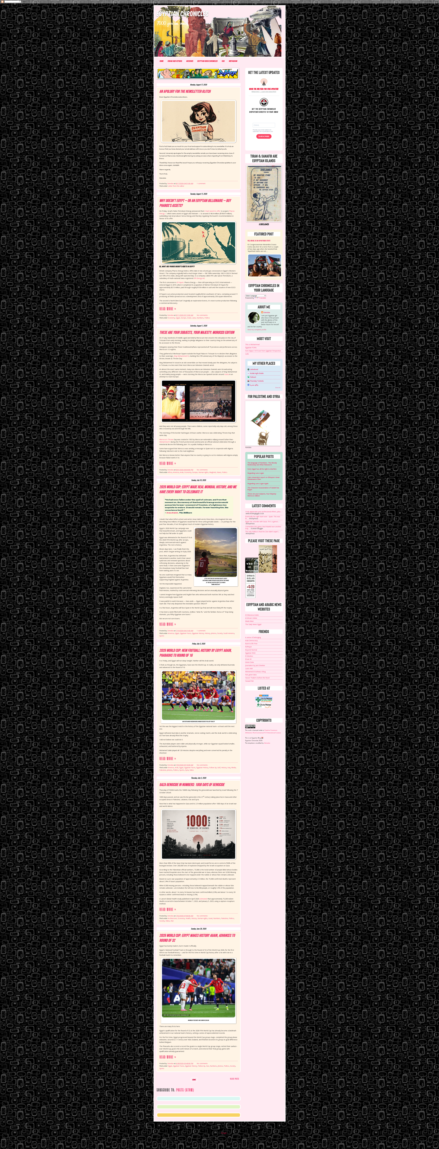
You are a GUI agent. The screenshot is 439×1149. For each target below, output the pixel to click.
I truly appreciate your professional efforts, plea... (263, 512)
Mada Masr (249, 621)
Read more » (167, 309)
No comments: (202, 315)
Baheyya (248, 647)
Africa (170, 472)
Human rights (203, 472)
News (219, 472)
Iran (207, 1066)
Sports (161, 636)
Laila (247, 354)
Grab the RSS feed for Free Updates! (263, 88)
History (207, 633)
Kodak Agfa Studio (175, 61)
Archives (189, 61)
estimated (203, 899)
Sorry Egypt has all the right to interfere (262, 469)
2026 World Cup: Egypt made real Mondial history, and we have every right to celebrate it (197, 489)
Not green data (251, 675)
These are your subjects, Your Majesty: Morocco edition (196, 332)
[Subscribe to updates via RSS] (264, 82)
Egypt (178, 318)
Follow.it (253, 377)
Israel (189, 318)
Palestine (162, 770)
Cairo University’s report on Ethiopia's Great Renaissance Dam (264, 478)
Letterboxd (254, 369)
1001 (223, 61)
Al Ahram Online (251, 618)
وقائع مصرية (254, 385)
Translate (262, 298)
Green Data (249, 662)
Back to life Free (251, 643)
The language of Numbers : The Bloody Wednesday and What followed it (262, 464)
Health (188, 918)
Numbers (200, 318)
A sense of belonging (253, 637)
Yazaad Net (249, 681)
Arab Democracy (251, 640)
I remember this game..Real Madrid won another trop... (263, 528)
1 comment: (201, 183)
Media (233, 767)
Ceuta (226, 374)
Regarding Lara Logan (256, 473)
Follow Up (213, 767)
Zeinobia (267, 312)
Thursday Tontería (257, 381)
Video (192, 770)
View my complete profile (257, 329)
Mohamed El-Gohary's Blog (255, 671)
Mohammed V (164, 442)
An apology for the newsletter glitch (184, 91)
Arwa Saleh (172, 512)
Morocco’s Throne (166, 439)
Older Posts (234, 1079)
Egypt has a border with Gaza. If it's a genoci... (262, 521)
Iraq (229, 767)
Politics (207, 318)
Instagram (233, 61)
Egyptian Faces (185, 633)
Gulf (218, 767)
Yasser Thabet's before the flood (257, 678)
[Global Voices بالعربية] (264, 708)
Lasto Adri (249, 668)
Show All (277, 387)
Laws (194, 318)
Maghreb (212, 472)
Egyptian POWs (251, 347)
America (176, 472)
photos (213, 633)
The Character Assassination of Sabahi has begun (263, 489)
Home (162, 61)
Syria (187, 770)
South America (229, 633)
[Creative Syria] (250, 598)
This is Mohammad (252, 344)
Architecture (172, 918)
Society (220, 633)
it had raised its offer (212, 211)
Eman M (248, 659)
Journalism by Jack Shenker (255, 665)
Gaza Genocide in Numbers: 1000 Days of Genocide (191, 784)
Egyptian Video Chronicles (207, 61)
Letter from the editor (176, 186)
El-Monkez (249, 656)
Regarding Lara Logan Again (258, 483)
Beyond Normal (251, 650)
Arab (181, 472)
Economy (171, 318)
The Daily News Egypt (253, 624)
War (172, 921)
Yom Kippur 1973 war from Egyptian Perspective (263, 351)
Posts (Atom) (185, 1090)
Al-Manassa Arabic (252, 615)
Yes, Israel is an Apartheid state (259, 240)
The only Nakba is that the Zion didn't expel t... (262, 532)
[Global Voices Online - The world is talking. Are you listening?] (263, 702)
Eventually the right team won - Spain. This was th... (262, 517)
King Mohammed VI (181, 356)
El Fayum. (180, 282)
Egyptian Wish (250, 653)
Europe (183, 318)
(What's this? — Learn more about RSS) (264, 92)
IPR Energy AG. (199, 278)
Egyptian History (198, 633)
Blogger (224, 1133)
